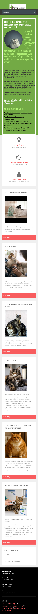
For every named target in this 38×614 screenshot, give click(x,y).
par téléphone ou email (8, 593)
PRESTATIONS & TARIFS (20, 608)
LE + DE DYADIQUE (7, 608)
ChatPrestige (8, 554)
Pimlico (7, 558)
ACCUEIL (4, 604)
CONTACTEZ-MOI (6, 610)
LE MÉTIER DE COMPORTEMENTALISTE (12, 606)
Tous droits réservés (8, 573)
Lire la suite (6, 237)
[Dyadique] (18, 6)
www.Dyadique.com (7, 580)
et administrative (6, 586)
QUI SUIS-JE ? (12, 604)
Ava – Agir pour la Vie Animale (12, 561)
